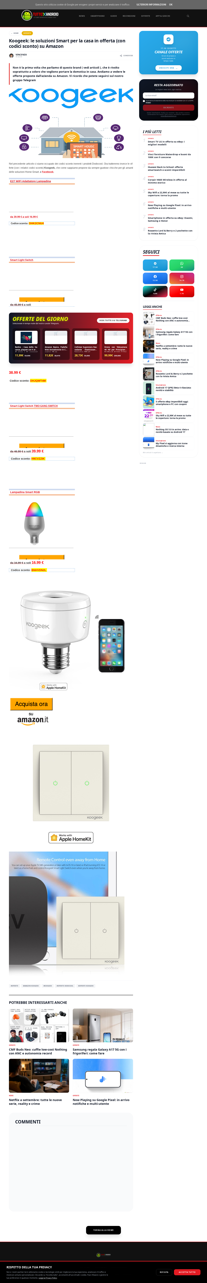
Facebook (47, 171)
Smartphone (98, 16)
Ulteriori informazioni (151, 4)
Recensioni (129, 16)
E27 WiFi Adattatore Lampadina (30, 181)
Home (14, 33)
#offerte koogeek (85, 986)
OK (170, 4)
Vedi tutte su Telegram (113, 320)
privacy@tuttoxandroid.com (168, 116)
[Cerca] (188, 16)
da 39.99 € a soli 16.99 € (24, 216)
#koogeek (47, 986)
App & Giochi (163, 16)
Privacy (148, 102)
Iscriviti (168, 107)
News (82, 16)
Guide (113, 16)
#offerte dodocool (65, 986)
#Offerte (14, 986)
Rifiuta (164, 1272)
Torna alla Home (103, 1230)
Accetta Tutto (187, 1272)
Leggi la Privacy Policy (48, 1278)
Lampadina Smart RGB (25, 492)
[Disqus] (71, 1167)
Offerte (145, 16)
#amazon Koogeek (31, 986)
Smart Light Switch (21, 260)
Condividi (128, 55)
